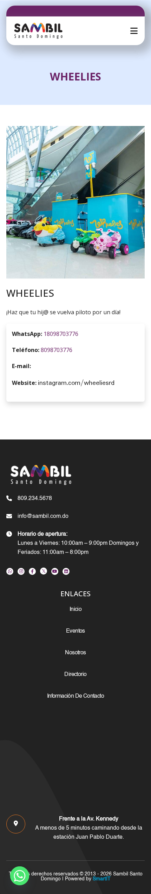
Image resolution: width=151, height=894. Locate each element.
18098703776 (61, 334)
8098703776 (56, 350)
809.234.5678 (35, 498)
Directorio (75, 674)
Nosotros (75, 653)
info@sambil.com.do (43, 516)
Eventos (75, 631)
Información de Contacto (75, 696)
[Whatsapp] (19, 875)
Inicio (75, 609)
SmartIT (101, 879)
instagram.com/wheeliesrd (76, 383)
